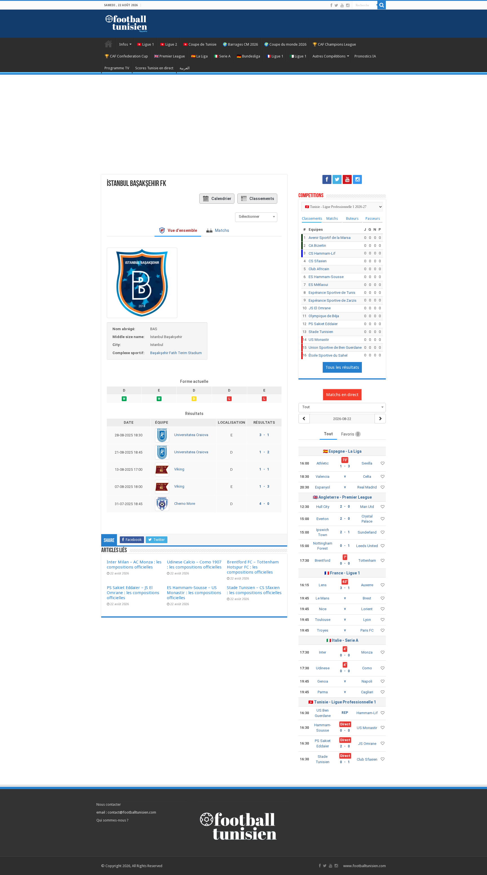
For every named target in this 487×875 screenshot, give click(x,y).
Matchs (332, 218)
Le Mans (322, 598)
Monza (367, 652)
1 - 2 (264, 452)
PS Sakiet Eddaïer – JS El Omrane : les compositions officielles (133, 592)
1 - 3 (264, 486)
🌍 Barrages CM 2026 (240, 44)
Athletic (322, 463)
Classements (261, 198)
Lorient (367, 609)
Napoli (367, 681)
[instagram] (348, 5)
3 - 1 (264, 435)
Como (367, 668)
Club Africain (319, 269)
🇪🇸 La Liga (199, 56)
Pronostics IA (365, 56)
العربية (185, 68)
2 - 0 (345, 506)
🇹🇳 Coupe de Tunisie (199, 44)
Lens (323, 585)
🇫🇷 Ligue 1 (274, 56)
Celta (367, 476)
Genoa (322, 681)
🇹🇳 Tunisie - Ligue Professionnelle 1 (342, 702)
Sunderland (367, 532)
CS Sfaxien (318, 261)
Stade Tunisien (321, 332)
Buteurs (352, 218)
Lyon (367, 620)
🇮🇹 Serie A (222, 56)
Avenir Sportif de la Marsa (330, 238)
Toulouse (322, 620)
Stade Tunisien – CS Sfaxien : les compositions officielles (254, 590)
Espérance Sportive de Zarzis (333, 300)
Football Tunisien (108, 44)
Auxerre (367, 585)
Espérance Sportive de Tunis (332, 292)
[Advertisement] (243, 121)
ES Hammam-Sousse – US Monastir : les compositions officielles (194, 592)
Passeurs (373, 218)
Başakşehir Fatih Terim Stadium (176, 353)
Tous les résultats (342, 367)
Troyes (322, 630)
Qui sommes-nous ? (112, 820)
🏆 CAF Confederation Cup (126, 56)
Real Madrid (367, 487)
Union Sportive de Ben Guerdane (335, 347)
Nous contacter (108, 804)
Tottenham (367, 560)
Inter (322, 652)
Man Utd (367, 507)
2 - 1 (345, 532)
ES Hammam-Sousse (326, 277)
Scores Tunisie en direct (154, 68)
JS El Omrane (320, 308)
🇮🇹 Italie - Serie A (342, 640)
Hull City (322, 507)
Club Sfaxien (367, 759)
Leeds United (367, 546)
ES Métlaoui (318, 285)
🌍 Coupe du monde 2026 (285, 44)
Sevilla (367, 463)
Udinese (322, 668)
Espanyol (322, 487)
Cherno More (184, 504)
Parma (323, 692)
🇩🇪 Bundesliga (248, 56)
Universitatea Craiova (191, 435)
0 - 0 (345, 563)
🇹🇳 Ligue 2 (168, 44)
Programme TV (117, 68)
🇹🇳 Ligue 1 (145, 44)
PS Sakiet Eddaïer (323, 324)
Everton (322, 519)
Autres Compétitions (329, 56)
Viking (179, 469)
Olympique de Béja (324, 316)
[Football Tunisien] (126, 22)
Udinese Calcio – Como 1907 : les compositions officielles (194, 564)
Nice (322, 609)
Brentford (322, 560)
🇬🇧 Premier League (169, 56)
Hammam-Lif (367, 713)
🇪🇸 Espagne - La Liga (342, 451)
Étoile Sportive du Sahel (328, 355)
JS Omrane (367, 743)
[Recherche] (381, 5)
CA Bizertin (317, 245)
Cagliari (367, 692)
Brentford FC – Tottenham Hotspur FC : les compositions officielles (253, 567)
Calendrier (221, 198)
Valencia (322, 476)
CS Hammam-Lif (322, 253)
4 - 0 (264, 504)
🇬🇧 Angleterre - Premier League (342, 497)
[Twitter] (336, 5)
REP (345, 713)
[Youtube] (342, 5)
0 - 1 (345, 546)
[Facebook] (331, 5)
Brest (367, 598)
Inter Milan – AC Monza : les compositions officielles (134, 564)
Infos (123, 44)
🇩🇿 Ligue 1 (297, 56)
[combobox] (256, 217)
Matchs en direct (342, 394)
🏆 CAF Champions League (334, 44)
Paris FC (366, 630)
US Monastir (319, 339)
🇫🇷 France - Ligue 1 (342, 573)
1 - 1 (264, 469)
